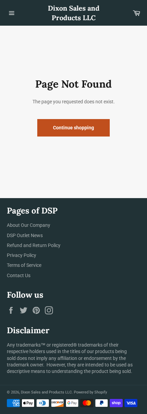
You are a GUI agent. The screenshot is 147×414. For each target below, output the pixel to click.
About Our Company (28, 225)
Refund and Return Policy (34, 245)
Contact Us (18, 275)
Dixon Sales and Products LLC (73, 13)
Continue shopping (73, 127)
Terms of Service (24, 265)
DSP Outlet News (25, 235)
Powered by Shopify (90, 392)
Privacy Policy (21, 255)
